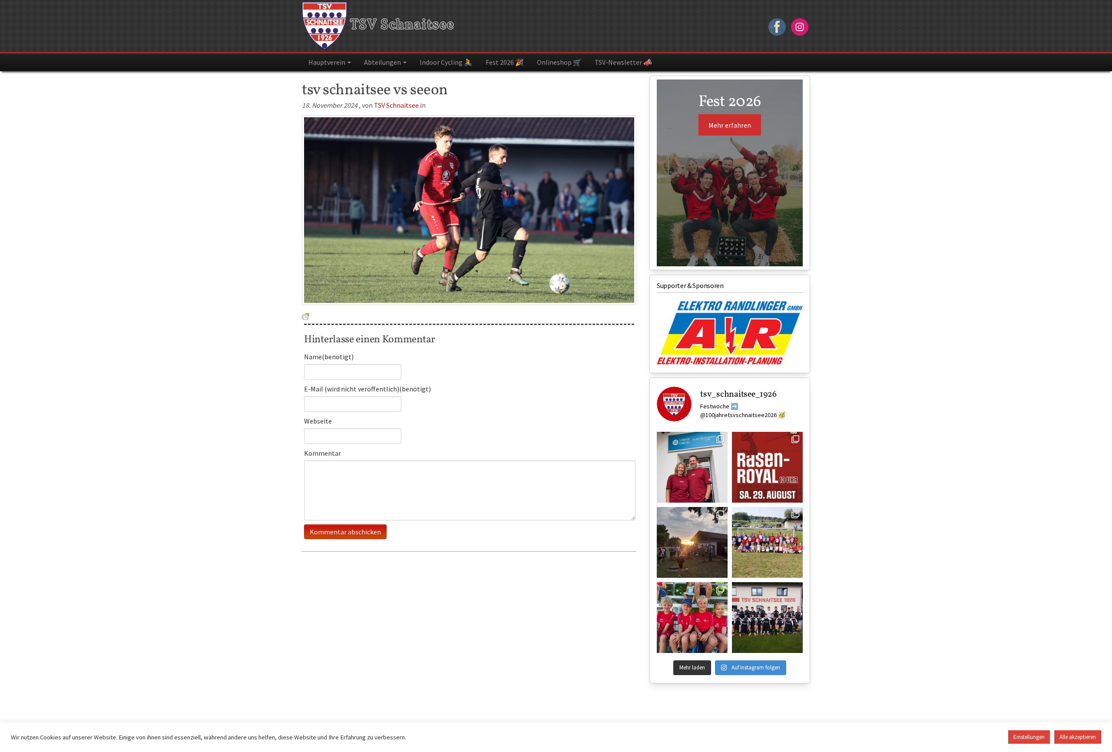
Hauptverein (327, 62)
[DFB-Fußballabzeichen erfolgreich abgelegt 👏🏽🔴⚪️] (767, 542)
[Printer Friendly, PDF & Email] (305, 315)
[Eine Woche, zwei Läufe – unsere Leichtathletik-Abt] (692, 617)
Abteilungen (383, 62)
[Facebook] (777, 26)
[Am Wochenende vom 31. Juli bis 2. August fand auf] (692, 542)
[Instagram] (799, 26)
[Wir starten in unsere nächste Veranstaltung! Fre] (767, 467)
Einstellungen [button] (1029, 737)
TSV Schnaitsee (400, 25)
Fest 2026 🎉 (505, 62)
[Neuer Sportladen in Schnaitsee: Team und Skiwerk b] (692, 467)
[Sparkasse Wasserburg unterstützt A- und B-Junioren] (767, 617)
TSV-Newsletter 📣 (623, 62)
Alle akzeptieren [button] (1077, 737)
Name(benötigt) (329, 356)
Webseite (318, 421)
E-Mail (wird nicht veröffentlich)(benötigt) (367, 388)
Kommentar (322, 453)
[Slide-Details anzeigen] (730, 332)
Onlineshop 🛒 (559, 62)
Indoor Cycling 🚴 (446, 62)
